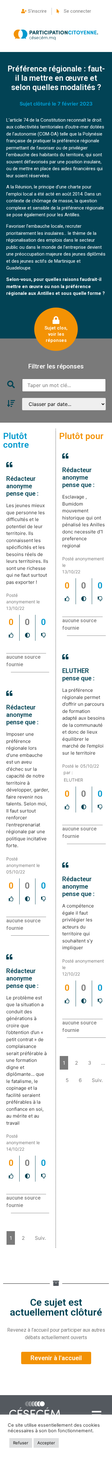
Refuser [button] (20, 1442)
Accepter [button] (46, 1442)
